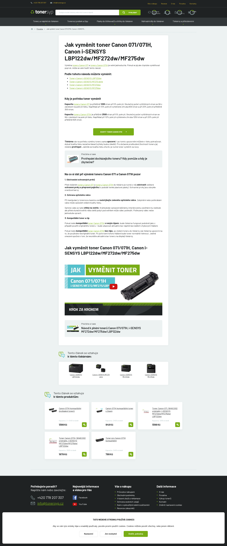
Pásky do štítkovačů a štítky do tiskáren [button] (115, 23)
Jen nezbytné (111, 534)
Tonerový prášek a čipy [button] (77, 23)
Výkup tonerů (165, 498)
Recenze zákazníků (125, 508)
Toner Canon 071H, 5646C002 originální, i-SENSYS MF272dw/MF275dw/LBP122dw (72, 442)
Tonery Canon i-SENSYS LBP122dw (85, 78)
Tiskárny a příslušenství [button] (183, 23)
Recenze (164, 4)
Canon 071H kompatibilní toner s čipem (119, 409)
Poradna (182, 4)
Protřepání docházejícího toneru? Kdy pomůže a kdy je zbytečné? (114, 160)
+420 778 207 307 (39, 3)
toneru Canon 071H (99, 65)
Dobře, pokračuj (136, 534)
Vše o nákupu (152, 4)
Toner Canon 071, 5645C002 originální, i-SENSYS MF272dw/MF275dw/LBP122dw (164, 412)
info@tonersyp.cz (59, 3)
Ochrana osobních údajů (128, 501)
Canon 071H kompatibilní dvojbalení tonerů (70, 409)
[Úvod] (32, 29)
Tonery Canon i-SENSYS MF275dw (85, 88)
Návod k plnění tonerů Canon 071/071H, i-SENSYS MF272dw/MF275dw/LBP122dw (111, 329)
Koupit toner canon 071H (111, 132)
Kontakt (162, 501)
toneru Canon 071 (80, 65)
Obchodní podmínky (126, 495)
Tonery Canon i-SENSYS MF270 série (86, 81)
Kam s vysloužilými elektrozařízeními (133, 505)
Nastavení (88, 534)
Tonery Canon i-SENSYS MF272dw (85, 84)
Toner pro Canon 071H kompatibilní (116, 439)
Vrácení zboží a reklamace (128, 498)
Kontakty (193, 4)
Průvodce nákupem (126, 492)
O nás (173, 4)
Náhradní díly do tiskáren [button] (152, 23)
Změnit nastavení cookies (170, 505)
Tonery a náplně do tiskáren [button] (45, 23)
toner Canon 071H (96, 223)
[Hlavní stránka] (42, 12)
